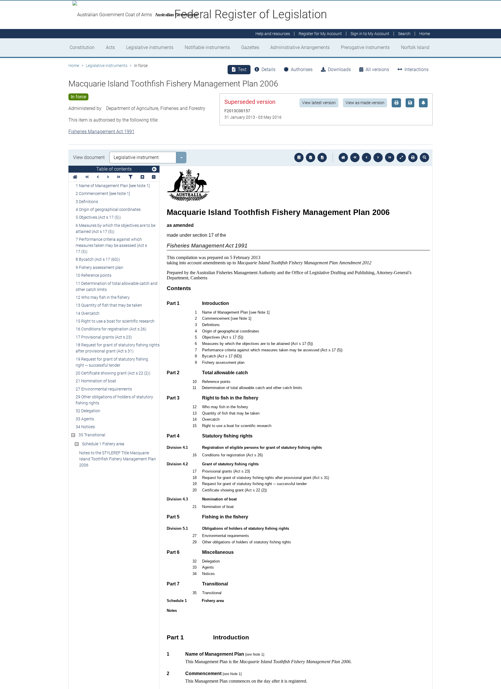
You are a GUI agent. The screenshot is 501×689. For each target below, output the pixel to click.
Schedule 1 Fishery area (103, 444)
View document (89, 157)
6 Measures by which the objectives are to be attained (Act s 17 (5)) (115, 228)
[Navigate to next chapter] (389, 157)
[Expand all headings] (142, 177)
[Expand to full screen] (401, 157)
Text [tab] (242, 69)
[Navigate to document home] (343, 157)
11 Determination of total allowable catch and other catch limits (116, 286)
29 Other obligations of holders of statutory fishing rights (114, 400)
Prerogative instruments (365, 47)
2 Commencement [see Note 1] (103, 193)
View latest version (319, 102)
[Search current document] (424, 157)
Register (320, 33)
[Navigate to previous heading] (97, 177)
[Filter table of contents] (130, 177)
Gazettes (250, 47)
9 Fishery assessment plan (99, 267)
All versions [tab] (377, 69)
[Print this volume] (413, 157)
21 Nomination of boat (96, 381)
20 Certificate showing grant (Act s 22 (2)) (113, 373)
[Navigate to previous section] (366, 157)
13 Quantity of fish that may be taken (109, 305)
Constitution (82, 47)
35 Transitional (92, 435)
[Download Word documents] (322, 157)
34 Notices (85, 426)
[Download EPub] (299, 157)
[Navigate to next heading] (108, 177)
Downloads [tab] (339, 69)
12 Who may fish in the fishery (103, 297)
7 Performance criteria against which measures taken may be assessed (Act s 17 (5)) (111, 245)
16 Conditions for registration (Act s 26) (111, 329)
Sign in (370, 33)
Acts (110, 47)
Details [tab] (268, 69)
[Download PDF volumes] (310, 157)
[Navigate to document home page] (75, 177)
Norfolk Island (415, 47)
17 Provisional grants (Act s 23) (104, 337)
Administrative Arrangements (300, 47)
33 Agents (85, 419)
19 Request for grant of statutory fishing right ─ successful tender (112, 362)
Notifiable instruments (207, 47)
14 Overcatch (87, 313)
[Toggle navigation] (154, 169)
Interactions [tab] (416, 69)
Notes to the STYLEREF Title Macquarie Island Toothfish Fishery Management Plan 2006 (117, 459)
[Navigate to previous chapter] (355, 157)
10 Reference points (93, 275)
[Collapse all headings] (153, 177)
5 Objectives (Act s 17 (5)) (98, 217)
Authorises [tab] (302, 69)
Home (73, 65)
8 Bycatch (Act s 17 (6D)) (98, 259)
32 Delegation (88, 410)
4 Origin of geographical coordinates (108, 209)
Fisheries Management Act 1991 (101, 131)
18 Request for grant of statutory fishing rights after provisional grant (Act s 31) (117, 348)
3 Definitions (87, 201)
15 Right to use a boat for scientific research (115, 321)
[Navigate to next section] (378, 157)
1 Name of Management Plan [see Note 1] (113, 185)
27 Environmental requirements (104, 389)
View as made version (365, 102)
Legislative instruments (149, 47)
